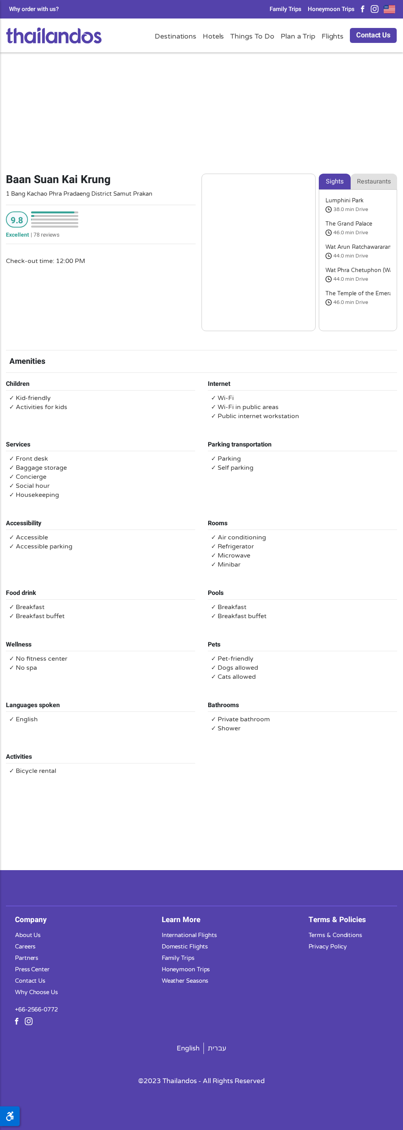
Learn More (181, 920)
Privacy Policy (328, 946)
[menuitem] (188, 1048)
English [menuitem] (188, 1048)
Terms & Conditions (335, 935)
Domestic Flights (185, 946)
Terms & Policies (337, 920)
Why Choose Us (36, 992)
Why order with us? (34, 9)
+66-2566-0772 (36, 1009)
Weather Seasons (185, 980)
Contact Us (373, 35)
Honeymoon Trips (331, 9)
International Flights (189, 935)
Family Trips (285, 9)
